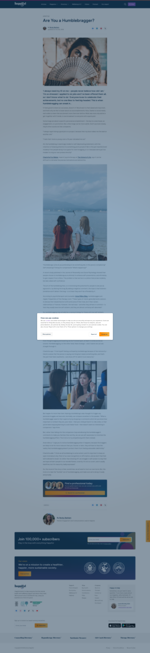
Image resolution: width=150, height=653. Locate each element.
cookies (48, 320)
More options (47, 334)
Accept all (104, 334)
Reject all (93, 334)
